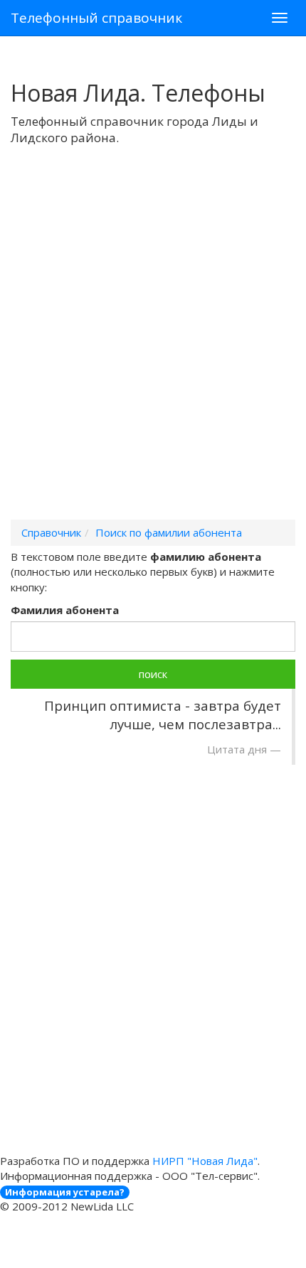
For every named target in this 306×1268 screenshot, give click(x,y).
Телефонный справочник (96, 18)
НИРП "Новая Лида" (205, 1161)
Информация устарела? (65, 1192)
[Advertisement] (153, 351)
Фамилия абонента (65, 610)
